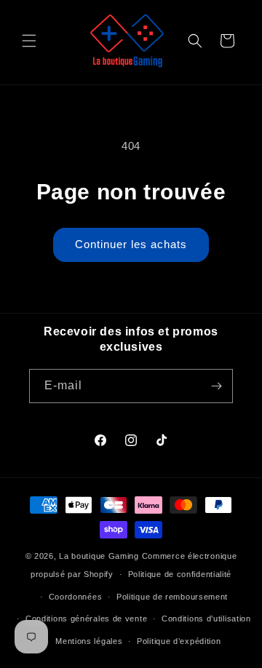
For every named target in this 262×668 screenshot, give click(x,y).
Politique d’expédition (179, 641)
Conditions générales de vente (86, 618)
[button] (29, 41)
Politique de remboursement (172, 596)
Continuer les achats (131, 244)
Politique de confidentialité (180, 574)
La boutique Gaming (99, 556)
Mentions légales (88, 641)
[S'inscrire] (216, 386)
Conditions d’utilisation (206, 618)
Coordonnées (76, 596)
